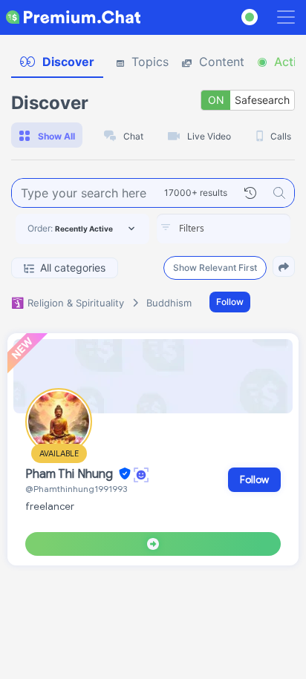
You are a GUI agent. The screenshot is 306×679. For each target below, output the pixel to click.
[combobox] (223, 228)
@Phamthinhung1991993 (76, 488)
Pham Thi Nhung (70, 474)
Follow (230, 301)
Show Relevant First (215, 267)
